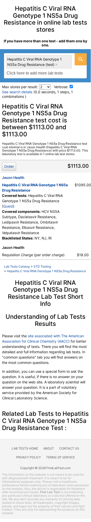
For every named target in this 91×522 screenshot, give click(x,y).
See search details (17, 92)
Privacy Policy (28, 457)
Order (9, 166)
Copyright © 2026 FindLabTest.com (45, 468)
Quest (8, 206)
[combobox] (45, 65)
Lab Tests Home (25, 448)
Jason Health (13, 177)
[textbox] (37, 73)
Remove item (56, 64)
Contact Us (69, 448)
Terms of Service (60, 457)
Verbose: (61, 87)
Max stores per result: (20, 87)
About (48, 448)
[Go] (81, 59)
